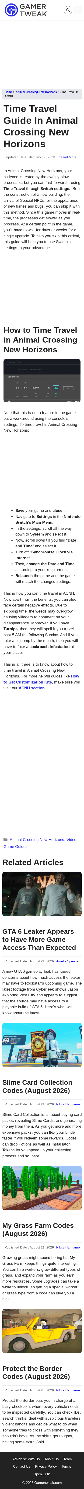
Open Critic (42, 1474)
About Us (52, 1459)
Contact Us (21, 1466)
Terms (66, 1466)
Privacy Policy (46, 1466)
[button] (68, 10)
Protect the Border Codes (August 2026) (36, 1372)
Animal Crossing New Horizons (36, 92)
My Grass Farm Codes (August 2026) (38, 1229)
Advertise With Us (26, 1459)
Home (9, 92)
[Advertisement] (42, 53)
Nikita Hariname (68, 1104)
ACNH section (32, 688)
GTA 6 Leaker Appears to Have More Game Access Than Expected (39, 939)
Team (67, 1459)
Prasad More (67, 157)
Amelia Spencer (68, 961)
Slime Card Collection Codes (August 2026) (37, 1086)
